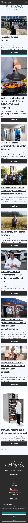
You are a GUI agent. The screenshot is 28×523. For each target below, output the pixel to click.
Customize (14, 516)
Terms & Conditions (10, 470)
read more (14, 52)
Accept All (14, 513)
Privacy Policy (19, 470)
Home (14, 478)
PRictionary (14, 485)
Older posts (3, 449)
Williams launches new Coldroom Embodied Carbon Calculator (13, 145)
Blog (14, 481)
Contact (14, 483)
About (14, 480)
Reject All (14, 520)
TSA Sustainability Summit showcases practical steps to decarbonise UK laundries (13, 190)
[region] (14, 512)
